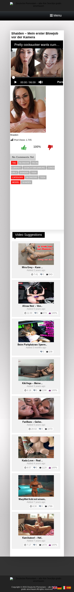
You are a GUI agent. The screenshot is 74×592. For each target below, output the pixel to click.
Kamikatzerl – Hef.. (32, 537)
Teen (42, 177)
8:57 (29, 467)
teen (33, 172)
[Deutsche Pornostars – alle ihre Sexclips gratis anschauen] (37, 6)
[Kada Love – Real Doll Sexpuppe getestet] (36, 457)
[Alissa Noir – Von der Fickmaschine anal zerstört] (36, 303)
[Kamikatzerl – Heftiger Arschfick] (36, 534)
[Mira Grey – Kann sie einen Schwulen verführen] (36, 264)
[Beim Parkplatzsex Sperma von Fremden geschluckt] (36, 341)
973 (45, 313)
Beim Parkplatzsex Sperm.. (32, 344)
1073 (49, 429)
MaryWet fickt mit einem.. (32, 499)
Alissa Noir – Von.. (32, 306)
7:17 (29, 545)
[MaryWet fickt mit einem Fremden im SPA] (36, 496)
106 (50, 351)
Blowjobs (31, 177)
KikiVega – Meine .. (32, 383)
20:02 (34, 429)
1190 (44, 390)
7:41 (36, 274)
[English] (55, 587)
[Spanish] (69, 587)
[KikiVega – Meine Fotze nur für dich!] (36, 380)
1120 (44, 467)
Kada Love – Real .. (32, 460)
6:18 (29, 390)
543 (50, 274)
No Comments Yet (23, 157)
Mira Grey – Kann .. (32, 267)
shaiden (24, 172)
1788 (49, 506)
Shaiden (14, 135)
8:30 (35, 506)
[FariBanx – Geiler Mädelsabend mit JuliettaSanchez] (36, 418)
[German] (59, 587)
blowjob (24, 163)
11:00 (29, 313)
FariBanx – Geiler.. (32, 422)
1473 (44, 545)
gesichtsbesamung (34, 168)
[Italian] (64, 587)
